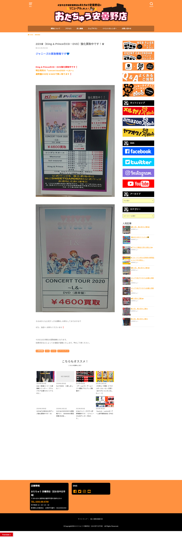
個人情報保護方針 (96, 519)
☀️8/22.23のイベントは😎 (140, 237)
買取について (55, 28)
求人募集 (80, 28)
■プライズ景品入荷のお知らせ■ (141, 247)
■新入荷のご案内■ (137, 298)
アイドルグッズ (64, 351)
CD (48, 351)
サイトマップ (82, 519)
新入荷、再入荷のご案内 (139, 309)
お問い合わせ (126, 28)
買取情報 (40, 351)
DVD (54, 351)
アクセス (68, 28)
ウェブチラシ (92, 28)
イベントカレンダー (109, 28)
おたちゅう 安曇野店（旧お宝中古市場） (89, 526)
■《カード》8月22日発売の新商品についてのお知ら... (142, 259)
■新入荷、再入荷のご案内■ (140, 227)
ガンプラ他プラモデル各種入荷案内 (142, 279)
